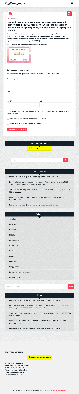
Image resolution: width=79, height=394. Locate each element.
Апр (69, 14)
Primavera (13, 261)
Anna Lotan (13, 219)
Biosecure (12, 224)
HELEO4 (12, 235)
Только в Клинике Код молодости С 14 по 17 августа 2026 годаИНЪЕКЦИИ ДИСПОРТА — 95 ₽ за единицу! (40, 191)
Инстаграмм (9, 374)
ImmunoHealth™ (15, 240)
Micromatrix (13, 246)
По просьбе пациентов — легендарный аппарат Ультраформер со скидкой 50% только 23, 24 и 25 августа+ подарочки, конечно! (38, 183)
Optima (11, 256)
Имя (9, 91)
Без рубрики (14, 19)
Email (9, 101)
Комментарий (12, 79)
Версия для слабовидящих (41, 148)
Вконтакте (18, 374)
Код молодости (14, 277)
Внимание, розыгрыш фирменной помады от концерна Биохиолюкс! (35, 177)
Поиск (71, 286)
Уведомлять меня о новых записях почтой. (25, 124)
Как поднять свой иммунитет (20, 272)
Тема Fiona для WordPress (56, 390)
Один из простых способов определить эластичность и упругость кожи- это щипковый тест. (37, 198)
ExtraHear (12, 230)
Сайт (41, 101)
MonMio (12, 251)
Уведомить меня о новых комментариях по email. (27, 118)
